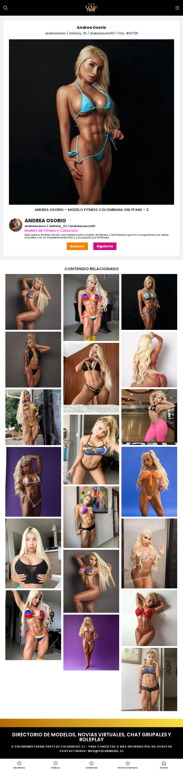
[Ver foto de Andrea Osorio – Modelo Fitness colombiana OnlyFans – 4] (149, 359)
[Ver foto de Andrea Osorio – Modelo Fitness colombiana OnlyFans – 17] (91, 642)
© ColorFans (22, 746)
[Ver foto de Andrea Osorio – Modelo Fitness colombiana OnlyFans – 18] (149, 679)
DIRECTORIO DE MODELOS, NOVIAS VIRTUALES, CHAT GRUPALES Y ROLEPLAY (91, 737)
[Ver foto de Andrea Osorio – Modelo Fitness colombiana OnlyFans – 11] (91, 517)
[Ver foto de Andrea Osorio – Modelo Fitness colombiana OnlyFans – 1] (91, 307)
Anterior (77, 246)
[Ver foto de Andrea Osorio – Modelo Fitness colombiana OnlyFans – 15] (33, 625)
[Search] (5, 7)
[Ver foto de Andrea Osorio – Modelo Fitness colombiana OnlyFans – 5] (91, 378)
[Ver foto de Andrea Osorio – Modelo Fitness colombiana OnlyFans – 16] (149, 618)
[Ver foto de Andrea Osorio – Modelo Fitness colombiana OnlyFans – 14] (91, 581)
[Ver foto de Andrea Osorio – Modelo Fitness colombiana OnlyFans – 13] (149, 553)
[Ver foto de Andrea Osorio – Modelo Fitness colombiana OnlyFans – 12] (33, 553)
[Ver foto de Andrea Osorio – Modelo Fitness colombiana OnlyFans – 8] (91, 450)
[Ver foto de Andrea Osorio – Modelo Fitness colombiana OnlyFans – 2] (149, 302)
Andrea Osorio (91, 27)
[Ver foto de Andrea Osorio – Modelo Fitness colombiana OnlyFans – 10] (33, 482)
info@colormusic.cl (106, 751)
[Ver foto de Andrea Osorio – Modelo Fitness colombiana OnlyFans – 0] (33, 302)
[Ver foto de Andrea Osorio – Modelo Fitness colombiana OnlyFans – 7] (33, 417)
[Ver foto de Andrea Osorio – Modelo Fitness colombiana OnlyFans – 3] (33, 360)
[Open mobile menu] (177, 7)
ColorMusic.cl (73, 746)
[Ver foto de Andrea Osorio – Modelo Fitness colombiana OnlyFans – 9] (149, 482)
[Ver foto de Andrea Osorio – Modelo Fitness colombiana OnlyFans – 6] (149, 417)
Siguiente (105, 246)
